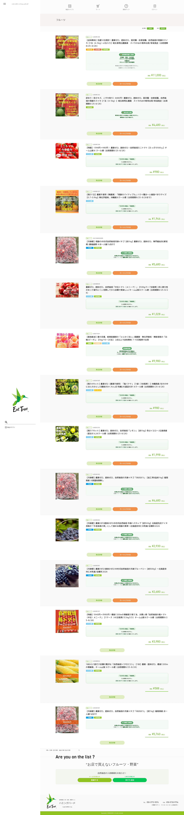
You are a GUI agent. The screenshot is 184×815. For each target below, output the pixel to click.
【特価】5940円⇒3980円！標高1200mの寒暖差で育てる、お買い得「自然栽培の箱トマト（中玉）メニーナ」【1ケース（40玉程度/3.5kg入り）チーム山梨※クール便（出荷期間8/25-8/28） (126, 617)
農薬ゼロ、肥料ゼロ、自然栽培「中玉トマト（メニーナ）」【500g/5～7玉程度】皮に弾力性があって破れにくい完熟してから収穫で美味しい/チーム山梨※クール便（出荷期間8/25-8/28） (127, 290)
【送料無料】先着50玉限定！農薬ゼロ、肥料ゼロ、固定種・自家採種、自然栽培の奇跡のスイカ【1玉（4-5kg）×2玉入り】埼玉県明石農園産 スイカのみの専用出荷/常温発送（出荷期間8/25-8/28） (127, 43)
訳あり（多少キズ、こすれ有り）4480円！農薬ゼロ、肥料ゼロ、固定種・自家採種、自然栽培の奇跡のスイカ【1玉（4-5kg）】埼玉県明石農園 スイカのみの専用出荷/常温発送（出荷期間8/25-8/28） (127, 101)
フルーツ (60, 20)
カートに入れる (125, 84)
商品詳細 (99, 84)
